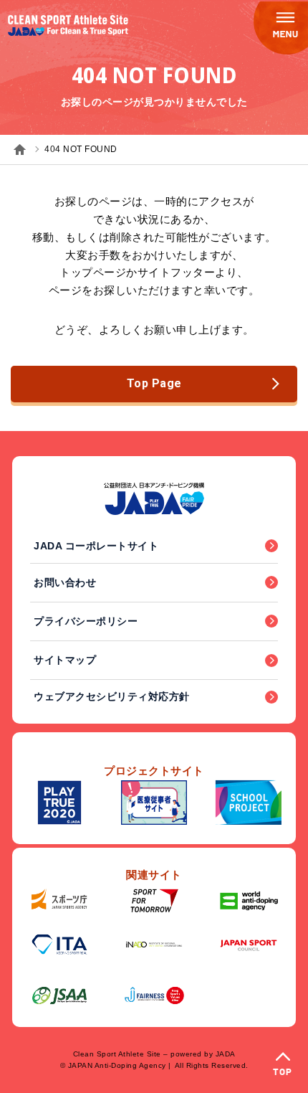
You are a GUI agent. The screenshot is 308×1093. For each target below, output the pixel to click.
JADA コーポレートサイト (96, 546)
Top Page (154, 383)
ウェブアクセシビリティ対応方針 (112, 696)
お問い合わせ (65, 582)
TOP (282, 1072)
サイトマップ (65, 660)
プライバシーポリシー (86, 621)
